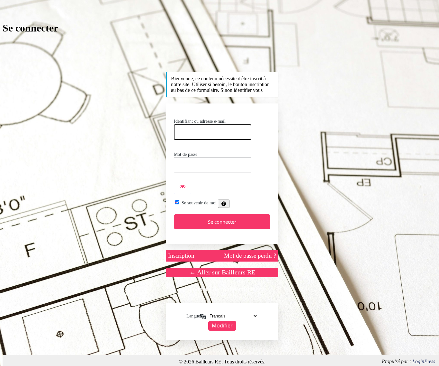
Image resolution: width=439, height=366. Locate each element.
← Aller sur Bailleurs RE (222, 272)
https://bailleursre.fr (222, 59)
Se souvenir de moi (199, 203)
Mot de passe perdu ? (250, 255)
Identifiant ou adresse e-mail (200, 121)
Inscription (181, 255)
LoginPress (423, 361)
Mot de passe (185, 154)
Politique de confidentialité (222, 289)
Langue (193, 316)
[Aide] (223, 204)
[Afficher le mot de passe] (182, 186)
